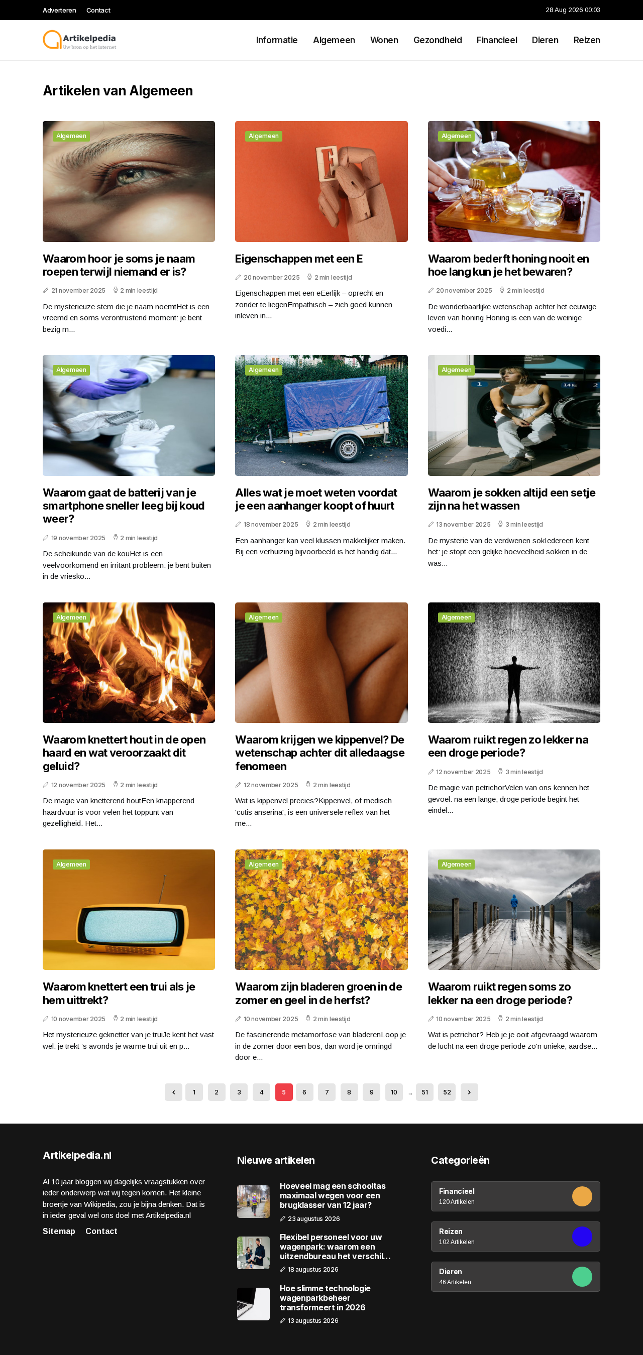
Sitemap (59, 1231)
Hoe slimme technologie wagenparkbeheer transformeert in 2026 (325, 1298)
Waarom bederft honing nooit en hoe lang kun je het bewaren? (508, 265)
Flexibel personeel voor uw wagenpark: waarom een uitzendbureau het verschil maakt (331, 1247)
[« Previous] (173, 1092)
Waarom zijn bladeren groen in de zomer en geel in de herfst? (318, 993)
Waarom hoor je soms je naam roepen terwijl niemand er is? (119, 265)
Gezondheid (437, 40)
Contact (98, 10)
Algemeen (334, 40)
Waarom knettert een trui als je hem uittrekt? (119, 993)
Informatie (277, 40)
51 (424, 1092)
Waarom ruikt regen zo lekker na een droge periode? (508, 746)
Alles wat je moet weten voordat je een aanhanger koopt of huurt (316, 499)
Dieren (545, 40)
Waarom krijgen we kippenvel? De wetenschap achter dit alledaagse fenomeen (319, 753)
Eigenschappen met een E (299, 258)
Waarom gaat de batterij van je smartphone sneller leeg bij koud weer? (124, 506)
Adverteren (59, 10)
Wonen (384, 40)
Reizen (587, 40)
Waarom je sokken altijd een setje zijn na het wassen (512, 499)
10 (394, 1092)
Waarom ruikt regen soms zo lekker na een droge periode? (500, 993)
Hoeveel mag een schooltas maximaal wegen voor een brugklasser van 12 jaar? (333, 1195)
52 (447, 1092)
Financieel (497, 40)
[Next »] (469, 1092)
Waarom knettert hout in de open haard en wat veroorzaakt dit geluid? (124, 753)
